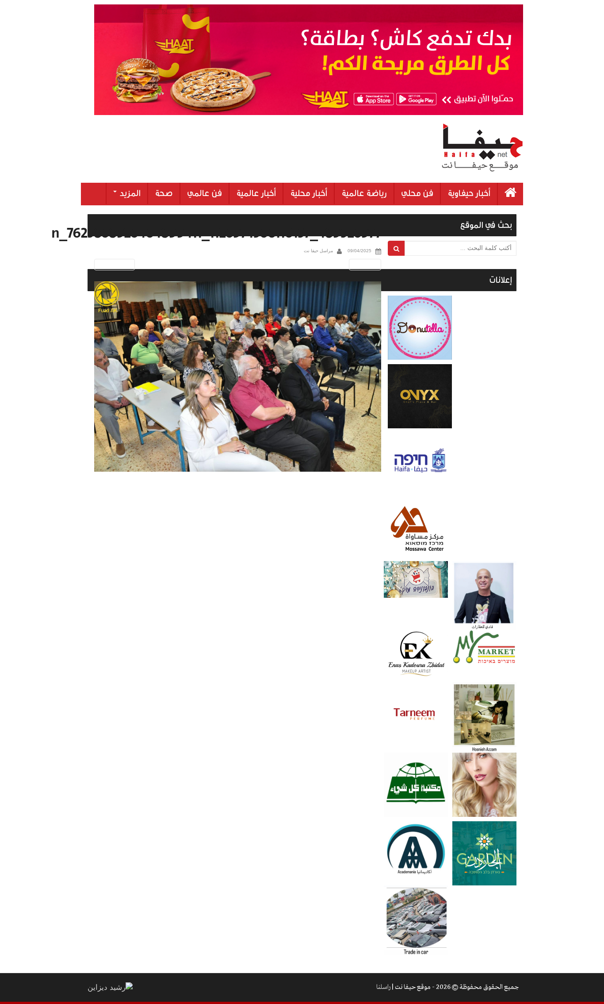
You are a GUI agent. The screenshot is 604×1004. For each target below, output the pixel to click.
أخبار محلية (308, 193)
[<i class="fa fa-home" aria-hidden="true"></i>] (510, 194)
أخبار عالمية (256, 193)
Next (366, 264)
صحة (164, 193)
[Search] (396, 248)
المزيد (129, 193)
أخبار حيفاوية (468, 193)
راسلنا (383, 987)
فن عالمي (204, 193)
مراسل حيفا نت (318, 250)
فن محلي (417, 193)
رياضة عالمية (364, 193)
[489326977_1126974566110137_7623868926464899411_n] (237, 376)
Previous (112, 264)
